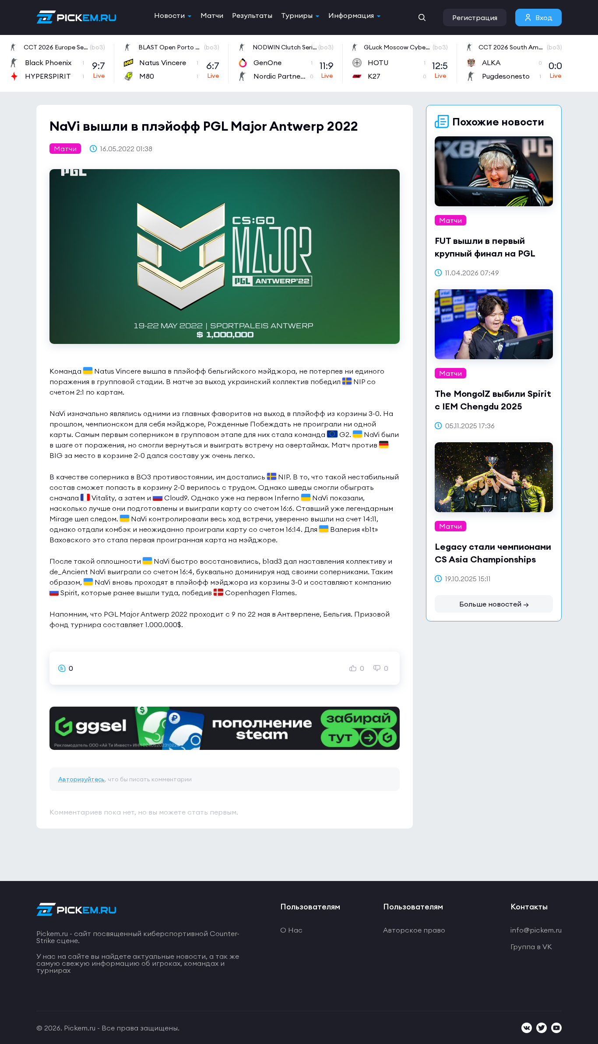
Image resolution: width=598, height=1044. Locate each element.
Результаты (252, 15)
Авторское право (414, 930)
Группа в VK (531, 946)
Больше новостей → (494, 604)
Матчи (212, 15)
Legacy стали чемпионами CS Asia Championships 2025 (493, 559)
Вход (543, 17)
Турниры (297, 15)
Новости (169, 15)
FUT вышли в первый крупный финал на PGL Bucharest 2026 (485, 253)
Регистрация (474, 17)
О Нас (291, 930)
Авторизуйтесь (81, 779)
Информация (351, 15)
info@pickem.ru (536, 930)
